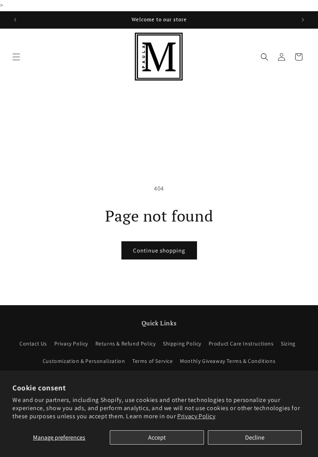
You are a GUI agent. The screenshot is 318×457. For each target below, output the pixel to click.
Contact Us (33, 343)
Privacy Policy (196, 416)
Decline (254, 437)
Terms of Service (152, 360)
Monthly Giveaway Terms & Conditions (227, 360)
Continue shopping (159, 250)
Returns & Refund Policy (125, 343)
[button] (16, 56)
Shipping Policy (182, 343)
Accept (157, 437)
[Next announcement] (302, 19)
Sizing (288, 343)
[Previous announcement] (15, 19)
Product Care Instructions (241, 343)
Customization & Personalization (84, 360)
